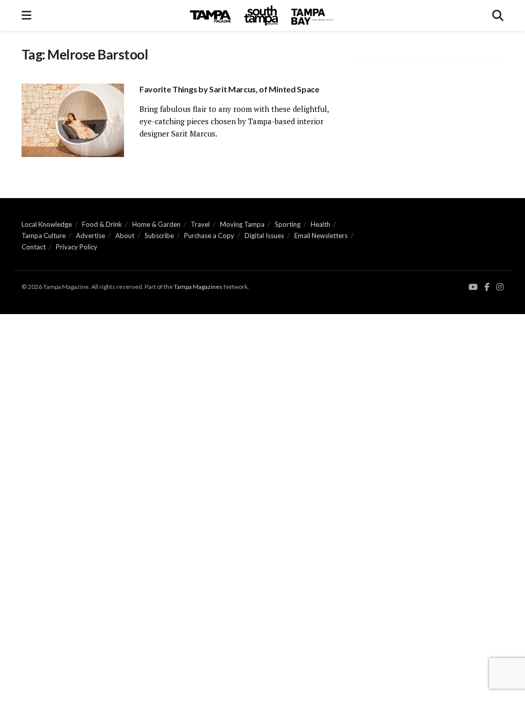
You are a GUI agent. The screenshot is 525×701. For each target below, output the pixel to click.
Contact (34, 247)
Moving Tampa (242, 224)
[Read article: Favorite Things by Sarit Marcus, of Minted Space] (73, 120)
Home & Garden (156, 224)
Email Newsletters (321, 235)
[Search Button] (497, 15)
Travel (200, 224)
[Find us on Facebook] (487, 287)
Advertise (90, 235)
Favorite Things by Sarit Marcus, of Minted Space (229, 89)
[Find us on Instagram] (499, 287)
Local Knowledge (47, 224)
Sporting (287, 224)
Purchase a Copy (209, 235)
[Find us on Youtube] (473, 287)
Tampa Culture (44, 235)
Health (320, 224)
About (124, 235)
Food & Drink (102, 224)
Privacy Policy (76, 247)
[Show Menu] (26, 15)
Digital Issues (264, 235)
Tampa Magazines (198, 286)
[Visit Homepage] (262, 15)
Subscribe (159, 235)
